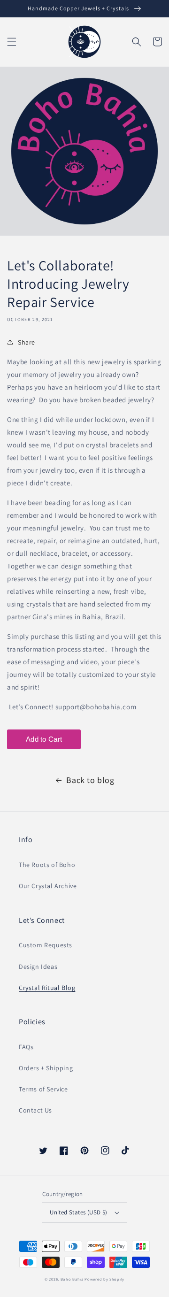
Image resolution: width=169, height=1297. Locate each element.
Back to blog (90, 780)
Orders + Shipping (46, 1068)
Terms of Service (43, 1089)
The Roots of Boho (47, 864)
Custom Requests (45, 945)
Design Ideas (38, 966)
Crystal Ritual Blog (47, 987)
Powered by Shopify (104, 1279)
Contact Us (35, 1110)
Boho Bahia (72, 1279)
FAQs (26, 1047)
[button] (11, 41)
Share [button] (26, 342)
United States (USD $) (78, 1212)
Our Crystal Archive (48, 886)
